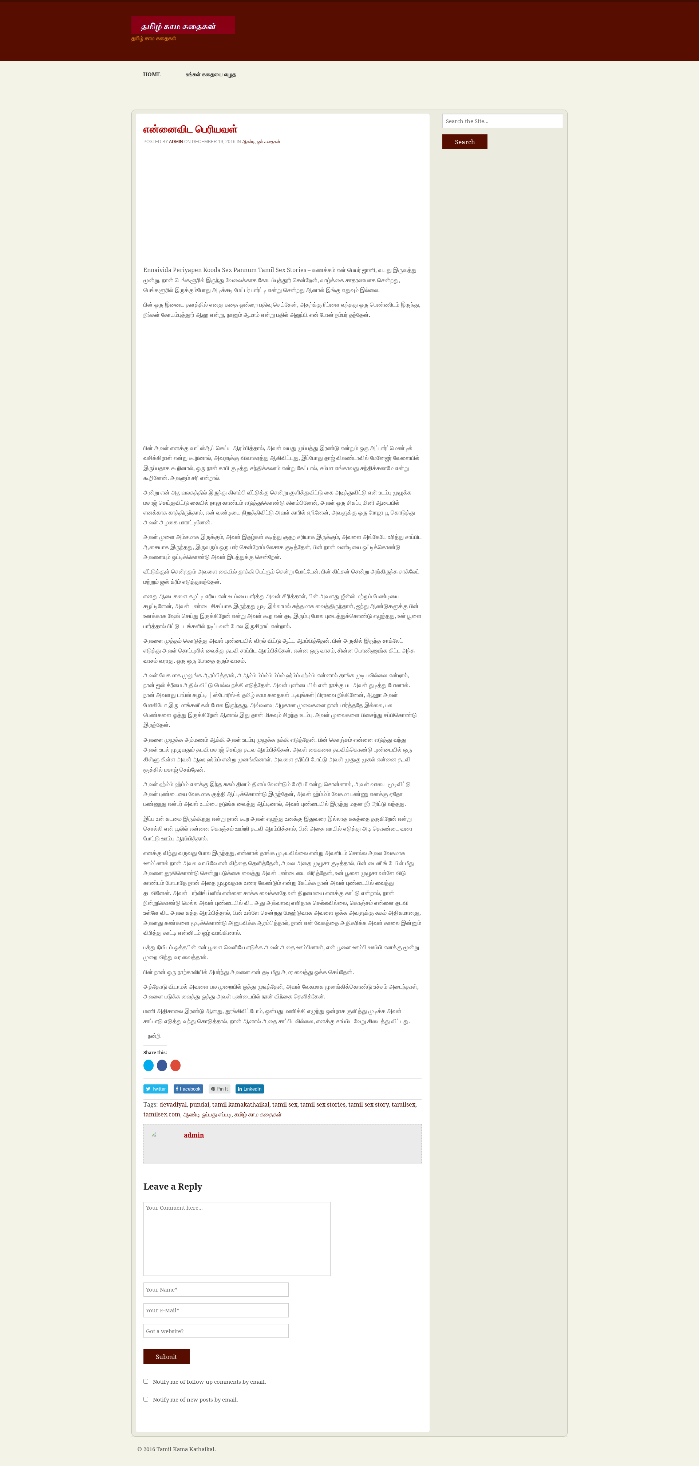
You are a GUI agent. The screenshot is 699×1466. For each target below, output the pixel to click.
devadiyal (173, 1104)
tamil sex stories (322, 1104)
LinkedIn (251, 1089)
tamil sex (284, 1104)
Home (152, 74)
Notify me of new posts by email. (195, 1399)
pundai (199, 1104)
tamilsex (403, 1104)
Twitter (158, 1089)
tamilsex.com (161, 1114)
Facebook (189, 1089)
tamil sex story (368, 1104)
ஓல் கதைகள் (268, 141)
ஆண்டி (248, 141)
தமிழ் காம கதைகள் (258, 1114)
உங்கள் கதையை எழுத (211, 74)
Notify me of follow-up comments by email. (209, 1381)
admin (176, 141)
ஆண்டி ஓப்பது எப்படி (207, 1114)
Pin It (221, 1089)
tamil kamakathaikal (240, 1104)
